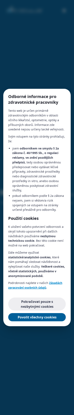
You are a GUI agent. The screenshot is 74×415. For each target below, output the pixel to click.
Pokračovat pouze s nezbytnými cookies (37, 304)
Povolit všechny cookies (37, 317)
